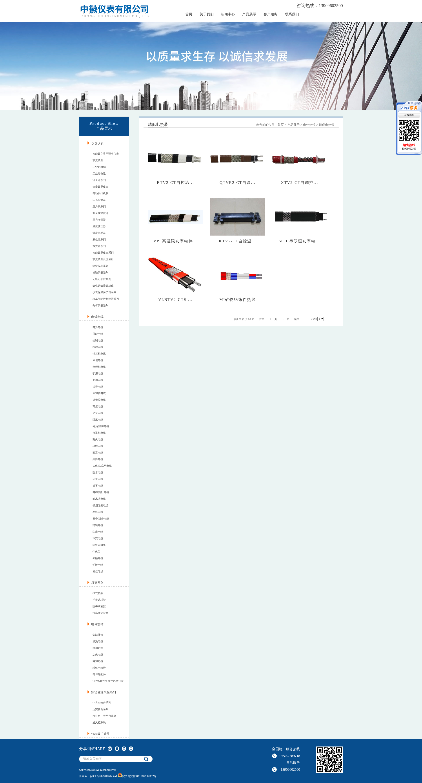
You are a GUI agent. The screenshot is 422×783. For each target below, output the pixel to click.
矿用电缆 (98, 373)
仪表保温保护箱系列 (104, 292)
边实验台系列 (100, 709)
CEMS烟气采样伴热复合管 (108, 680)
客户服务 (271, 14)
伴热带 (96, 551)
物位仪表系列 (100, 265)
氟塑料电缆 (99, 393)
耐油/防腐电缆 (101, 426)
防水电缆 (98, 472)
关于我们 (207, 14)
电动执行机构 (100, 193)
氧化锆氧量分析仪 (103, 285)
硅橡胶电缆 (99, 399)
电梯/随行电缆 (101, 492)
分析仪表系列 (100, 305)
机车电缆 (98, 485)
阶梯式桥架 (99, 606)
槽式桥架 (98, 593)
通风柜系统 (99, 722)
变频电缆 (98, 558)
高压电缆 (98, 406)
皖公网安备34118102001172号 (139, 776)
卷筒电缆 (98, 512)
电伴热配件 (99, 674)
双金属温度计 (100, 213)
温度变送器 (99, 226)
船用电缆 (98, 380)
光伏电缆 (98, 413)
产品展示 (249, 14)
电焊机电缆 (99, 366)
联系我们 (292, 14)
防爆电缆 (98, 531)
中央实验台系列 (102, 702)
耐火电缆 (98, 439)
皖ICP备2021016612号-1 (103, 776)
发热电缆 (98, 641)
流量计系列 (99, 180)
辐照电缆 (98, 446)
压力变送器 (99, 219)
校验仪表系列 (100, 272)
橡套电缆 (98, 386)
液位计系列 (99, 239)
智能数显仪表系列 (103, 252)
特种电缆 (98, 347)
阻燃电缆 (98, 419)
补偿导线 (98, 571)
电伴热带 (309, 124)
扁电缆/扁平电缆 (102, 465)
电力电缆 (98, 327)
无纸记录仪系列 (102, 279)
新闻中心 (228, 14)
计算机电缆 (99, 353)
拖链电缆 (98, 525)
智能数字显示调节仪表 (106, 153)
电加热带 (98, 647)
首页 (188, 14)
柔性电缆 (98, 459)
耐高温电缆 (99, 498)
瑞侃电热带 (99, 667)
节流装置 (98, 160)
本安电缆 (98, 538)
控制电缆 (98, 340)
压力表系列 (99, 206)
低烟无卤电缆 (100, 505)
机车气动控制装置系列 (106, 298)
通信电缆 (98, 360)
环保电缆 (98, 479)
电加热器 (98, 661)
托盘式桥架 (99, 599)
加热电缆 (98, 654)
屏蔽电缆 (98, 333)
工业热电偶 (99, 166)
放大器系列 (99, 246)
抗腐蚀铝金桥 (100, 613)
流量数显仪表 (100, 186)
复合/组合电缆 (101, 518)
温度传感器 (99, 232)
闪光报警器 (99, 199)
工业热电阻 (99, 173)
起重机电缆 (99, 432)
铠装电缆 (98, 564)
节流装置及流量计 (103, 259)
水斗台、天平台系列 (104, 715)
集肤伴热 (98, 634)
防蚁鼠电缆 (99, 545)
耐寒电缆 (98, 452)
